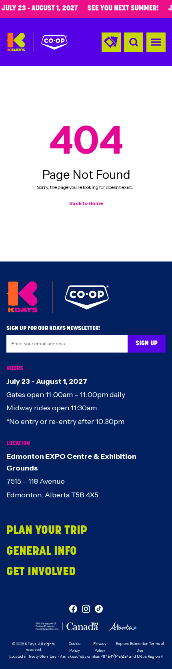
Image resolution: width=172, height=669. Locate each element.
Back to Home (86, 203)
